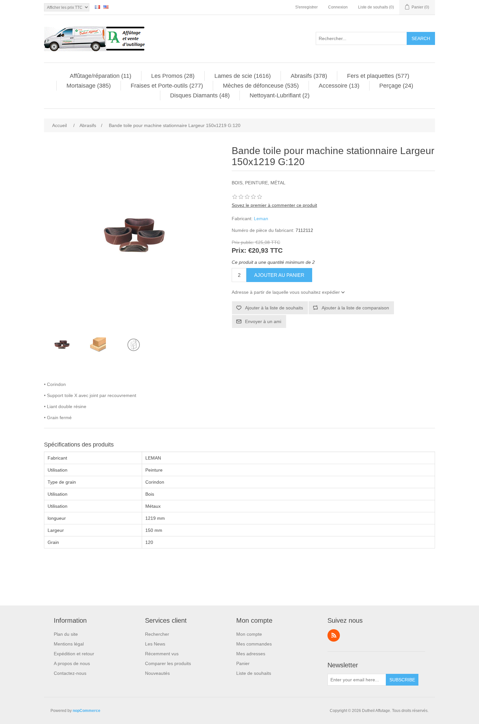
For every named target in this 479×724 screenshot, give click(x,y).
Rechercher (157, 634)
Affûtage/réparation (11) (100, 76)
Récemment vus (162, 653)
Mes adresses (250, 653)
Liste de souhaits (253, 673)
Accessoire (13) (339, 85)
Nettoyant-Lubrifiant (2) (280, 95)
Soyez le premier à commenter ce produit (274, 205)
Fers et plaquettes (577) (378, 76)
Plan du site (66, 634)
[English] (106, 7)
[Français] (97, 7)
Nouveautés (157, 673)
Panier (243, 663)
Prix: (239, 250)
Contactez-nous (70, 673)
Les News (155, 643)
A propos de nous (72, 663)
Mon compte (249, 634)
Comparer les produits (168, 663)
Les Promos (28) (173, 76)
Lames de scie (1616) (242, 76)
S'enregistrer (306, 7)
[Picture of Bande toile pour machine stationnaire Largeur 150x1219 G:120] (62, 344)
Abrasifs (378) (309, 76)
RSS (333, 635)
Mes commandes (254, 643)
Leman (261, 218)
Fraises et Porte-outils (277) (167, 85)
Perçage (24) (396, 85)
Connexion (338, 7)
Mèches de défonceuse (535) (261, 85)
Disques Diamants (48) (200, 95)
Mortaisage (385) (88, 85)
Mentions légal (69, 643)
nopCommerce (86, 710)
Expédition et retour (74, 653)
